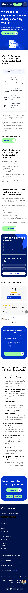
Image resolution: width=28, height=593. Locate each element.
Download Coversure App (13, 354)
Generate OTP (14, 273)
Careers (3, 545)
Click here (13, 567)
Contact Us (3, 548)
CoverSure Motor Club (6, 536)
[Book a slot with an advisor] (24, 582)
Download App (8, 140)
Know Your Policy (5, 528)
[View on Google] (2, 318)
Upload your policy (8, 33)
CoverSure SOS (4, 539)
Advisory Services (5, 534)
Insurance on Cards (5, 531)
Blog (2, 550)
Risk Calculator (4, 526)
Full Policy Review (9, 228)
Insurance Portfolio (5, 523)
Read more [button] (6, 312)
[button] (1, 311)
